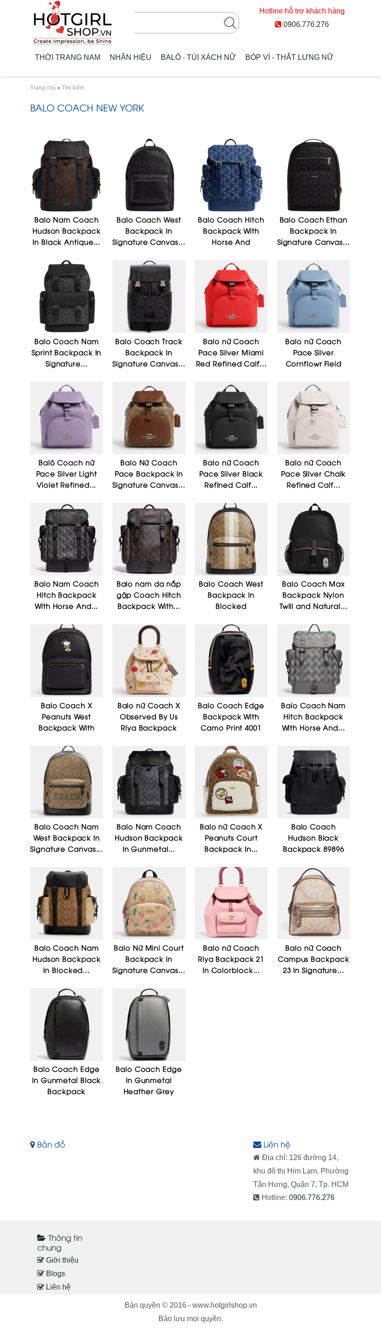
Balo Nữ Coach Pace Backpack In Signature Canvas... (148, 473)
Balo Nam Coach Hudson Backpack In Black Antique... (67, 230)
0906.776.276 (306, 24)
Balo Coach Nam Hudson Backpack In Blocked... (67, 958)
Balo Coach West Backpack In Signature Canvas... (148, 230)
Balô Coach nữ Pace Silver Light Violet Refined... (66, 473)
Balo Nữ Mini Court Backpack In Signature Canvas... (148, 958)
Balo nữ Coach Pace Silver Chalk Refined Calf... (313, 473)
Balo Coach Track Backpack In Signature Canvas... (148, 352)
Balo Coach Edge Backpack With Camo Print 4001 (231, 716)
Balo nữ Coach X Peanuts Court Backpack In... (231, 837)
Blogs (54, 1274)
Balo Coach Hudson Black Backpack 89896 (313, 837)
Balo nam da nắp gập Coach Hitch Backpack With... (149, 594)
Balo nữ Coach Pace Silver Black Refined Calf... (231, 473)
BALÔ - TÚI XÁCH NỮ (198, 57)
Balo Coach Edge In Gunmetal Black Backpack (66, 1079)
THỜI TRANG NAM (67, 57)
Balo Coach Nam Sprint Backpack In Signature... (66, 352)
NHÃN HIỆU (130, 57)
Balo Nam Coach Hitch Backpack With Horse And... (66, 594)
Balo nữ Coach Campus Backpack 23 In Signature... (313, 958)
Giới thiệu (61, 1260)
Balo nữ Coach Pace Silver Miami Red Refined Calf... (231, 352)
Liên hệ (57, 1287)
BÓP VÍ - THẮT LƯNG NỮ (289, 57)
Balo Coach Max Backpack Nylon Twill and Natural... (314, 594)
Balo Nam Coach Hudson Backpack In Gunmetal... (149, 837)
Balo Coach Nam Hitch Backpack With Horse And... (313, 716)
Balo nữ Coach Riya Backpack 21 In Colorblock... (231, 958)
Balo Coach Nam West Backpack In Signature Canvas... (66, 837)
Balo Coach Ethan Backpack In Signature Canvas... (313, 230)
